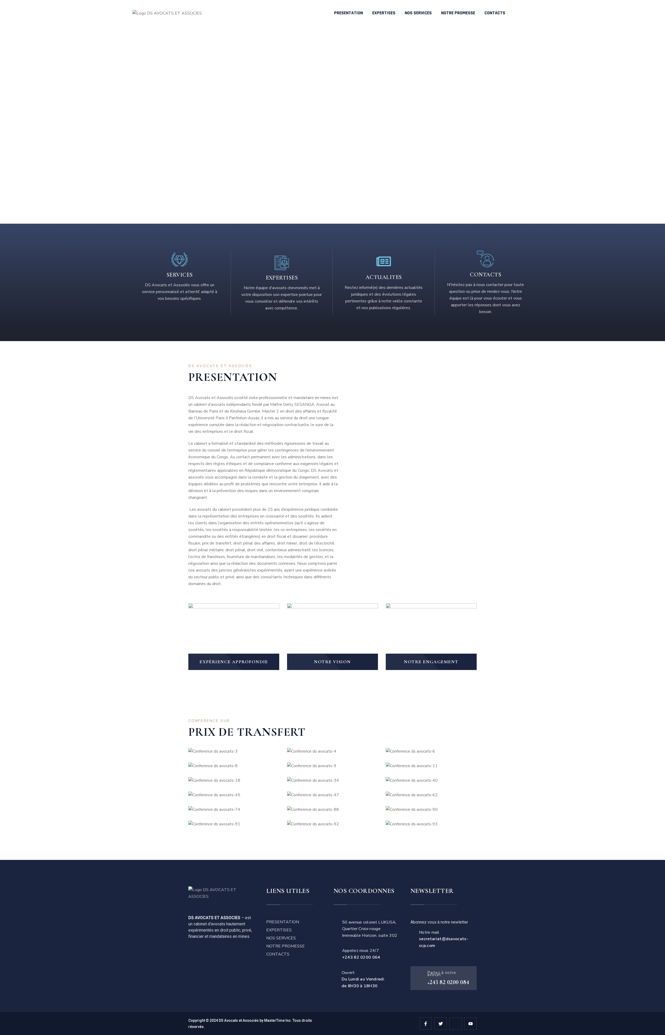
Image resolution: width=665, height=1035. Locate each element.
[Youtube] (470, 1023)
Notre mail (443, 939)
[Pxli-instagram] (455, 1023)
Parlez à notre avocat (441, 973)
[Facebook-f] (426, 1023)
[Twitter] (440, 1023)
